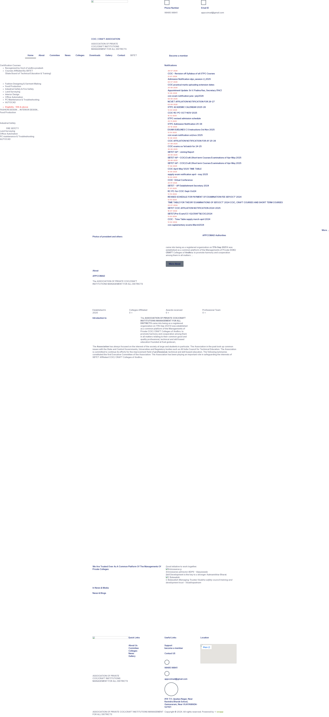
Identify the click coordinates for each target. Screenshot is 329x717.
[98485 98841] (166, 662)
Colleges (80, 55)
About (41, 55)
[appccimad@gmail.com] (166, 673)
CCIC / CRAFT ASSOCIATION (105, 39)
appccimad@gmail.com (175, 679)
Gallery (108, 55)
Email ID (205, 8)
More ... (325, 230)
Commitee (55, 55)
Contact (121, 55)
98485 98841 (170, 667)
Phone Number (171, 8)
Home (30, 55)
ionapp (220, 711)
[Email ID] (203, 2)
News (67, 55)
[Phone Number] (166, 2)
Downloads (94, 55)
